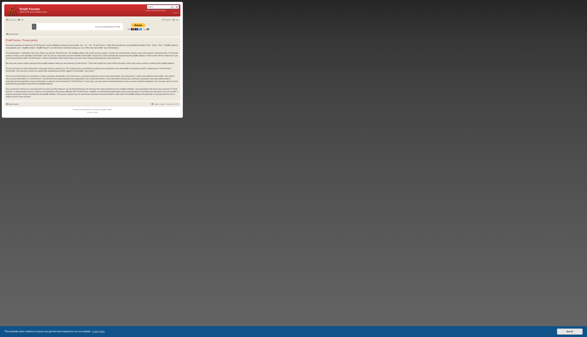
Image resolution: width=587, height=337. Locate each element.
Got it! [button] (570, 331)
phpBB (84, 109)
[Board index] (12, 10)
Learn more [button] (98, 331)
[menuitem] (21, 20)
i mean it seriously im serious (161, 11)
